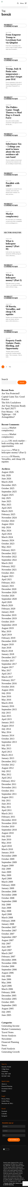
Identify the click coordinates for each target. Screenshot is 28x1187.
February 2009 (8, 885)
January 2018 (8, 654)
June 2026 (6, 478)
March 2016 (7, 703)
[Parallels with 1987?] (14, 185)
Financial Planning (10, 1042)
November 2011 (9, 787)
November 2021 (9, 569)
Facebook (4, 1111)
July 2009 (6, 868)
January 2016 (8, 706)
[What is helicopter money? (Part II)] (14, 245)
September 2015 (9, 709)
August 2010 (8, 833)
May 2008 (6, 911)
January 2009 (8, 888)
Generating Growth (11, 1052)
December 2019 (9, 615)
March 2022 (7, 563)
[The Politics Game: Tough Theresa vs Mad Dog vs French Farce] (14, 112)
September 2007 (9, 937)
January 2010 (8, 852)
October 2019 (8, 621)
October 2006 (8, 966)
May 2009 (6, 875)
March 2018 (7, 651)
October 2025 (8, 488)
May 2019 (6, 631)
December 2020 (9, 589)
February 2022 (8, 566)
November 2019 (9, 618)
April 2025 (7, 508)
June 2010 (6, 839)
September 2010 (9, 829)
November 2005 (9, 998)
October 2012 (8, 764)
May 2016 (6, 699)
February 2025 (8, 514)
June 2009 (6, 872)
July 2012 (6, 771)
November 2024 (9, 517)
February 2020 (8, 608)
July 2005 (6, 1011)
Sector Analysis (12, 232)
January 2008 (8, 924)
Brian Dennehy (7, 52)
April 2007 (7, 950)
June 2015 (6, 716)
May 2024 (6, 530)
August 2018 (8, 644)
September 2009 (9, 862)
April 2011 (7, 810)
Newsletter (7, 1039)
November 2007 (9, 930)
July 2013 (6, 745)
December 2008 (9, 891)
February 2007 (8, 956)
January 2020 (8, 612)
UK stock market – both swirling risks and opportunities (14, 443)
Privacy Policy (6, 1099)
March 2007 (7, 953)
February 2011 (8, 816)
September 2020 (9, 599)
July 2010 (6, 836)
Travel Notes (8, 1032)
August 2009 (8, 865)
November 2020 (9, 592)
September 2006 (9, 969)
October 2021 (8, 573)
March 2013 (7, 755)
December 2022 (9, 553)
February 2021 (8, 582)
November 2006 (9, 963)
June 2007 (6, 946)
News (4, 1045)
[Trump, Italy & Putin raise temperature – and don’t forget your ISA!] (14, 74)
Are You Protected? (11, 393)
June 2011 (6, 803)
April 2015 (7, 719)
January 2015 (8, 722)
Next (10, 366)
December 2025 (9, 485)
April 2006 (7, 985)
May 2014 (6, 732)
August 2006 (8, 972)
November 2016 (9, 683)
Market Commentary (11, 25)
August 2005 (8, 1008)
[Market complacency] (14, 214)
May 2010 (6, 842)
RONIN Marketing (9, 1184)
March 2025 (7, 511)
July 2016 (6, 693)
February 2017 (8, 680)
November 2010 (9, 823)
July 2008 (6, 904)
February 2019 (8, 638)
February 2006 (8, 992)
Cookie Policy (6, 1101)
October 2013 (8, 738)
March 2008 (7, 917)
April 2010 (7, 846)
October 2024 (8, 521)
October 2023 (8, 543)
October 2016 (8, 686)
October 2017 (8, 660)
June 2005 (6, 1015)
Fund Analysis (8, 1048)
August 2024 (8, 524)
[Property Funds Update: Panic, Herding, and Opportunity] (14, 345)
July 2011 (6, 800)
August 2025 (8, 495)
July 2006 (6, 976)
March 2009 (7, 881)
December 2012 (9, 761)
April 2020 (7, 602)
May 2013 (6, 748)
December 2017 (9, 657)
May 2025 (6, 504)
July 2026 (6, 475)
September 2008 (9, 901)
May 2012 (6, 774)
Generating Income (10, 1026)
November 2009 (9, 855)
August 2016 (8, 690)
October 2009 (8, 859)
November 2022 (9, 556)
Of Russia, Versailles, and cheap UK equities (13, 459)
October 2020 (8, 595)
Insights (4, 1091)
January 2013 (8, 758)
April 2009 (7, 878)
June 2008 (6, 907)
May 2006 (6, 982)
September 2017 (9, 664)
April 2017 (7, 673)
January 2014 (8, 735)
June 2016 (6, 696)
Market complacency (9, 429)
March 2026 (7, 482)
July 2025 (6, 498)
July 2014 (6, 729)
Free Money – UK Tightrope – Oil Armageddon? (10, 414)
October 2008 (8, 898)
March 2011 (7, 813)
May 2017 (6, 670)
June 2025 (6, 501)
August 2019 (8, 628)
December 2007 (9, 927)
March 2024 (7, 537)
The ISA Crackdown (11, 402)
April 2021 (7, 579)
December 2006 (9, 959)
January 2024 (8, 540)
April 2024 (7, 534)
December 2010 (9, 820)
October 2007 (8, 933)
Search (5, 379)
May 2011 (6, 807)
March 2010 (7, 849)
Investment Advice (7, 1088)
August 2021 (8, 576)
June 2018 (6, 647)
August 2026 (8, 472)
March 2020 (7, 605)
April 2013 (7, 751)
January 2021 (8, 586)
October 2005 (8, 1002)
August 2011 (8, 797)
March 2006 (7, 989)
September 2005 (9, 1005)
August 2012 (8, 768)
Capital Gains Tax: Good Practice (13, 398)
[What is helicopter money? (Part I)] (14, 277)
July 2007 (6, 943)
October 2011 (8, 790)
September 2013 (9, 742)
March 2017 (7, 677)
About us (4, 1084)
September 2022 (9, 560)
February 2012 (8, 781)
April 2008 (7, 914)
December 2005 (9, 995)
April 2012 (7, 777)
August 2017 (8, 667)
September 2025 (9, 491)
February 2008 (8, 920)
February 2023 (8, 550)
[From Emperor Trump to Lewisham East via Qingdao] (14, 38)
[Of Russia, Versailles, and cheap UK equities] (14, 310)
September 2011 (9, 794)
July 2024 (6, 527)
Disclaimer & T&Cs (7, 1103)
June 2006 (6, 979)
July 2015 (6, 712)
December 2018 (9, 641)
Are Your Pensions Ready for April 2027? (14, 407)
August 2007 (8, 940)
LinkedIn (4, 1113)
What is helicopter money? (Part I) (14, 451)
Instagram (4, 1116)
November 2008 (9, 894)
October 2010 (8, 826)
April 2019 (7, 634)
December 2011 (9, 784)
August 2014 (8, 725)
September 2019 (9, 625)
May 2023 (6, 547)
